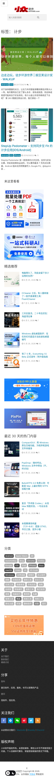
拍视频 (8, 589)
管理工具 (9, 599)
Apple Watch (22, 556)
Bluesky (31, 730)
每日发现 (41, 589)
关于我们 (5, 656)
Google (8, 565)
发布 (3, 681)
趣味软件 (28, 603)
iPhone (17, 155)
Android (5, 84)
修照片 (31, 575)
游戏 (7, 594)
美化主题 (9, 603)
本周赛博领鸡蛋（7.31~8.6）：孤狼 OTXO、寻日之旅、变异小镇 (35, 526)
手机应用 (32, 584)
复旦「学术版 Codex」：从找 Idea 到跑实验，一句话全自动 (35, 506)
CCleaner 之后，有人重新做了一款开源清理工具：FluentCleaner (35, 296)
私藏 (35, 594)
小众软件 (18, 771)
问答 (37, 603)
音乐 (44, 603)
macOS (8, 570)
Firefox (41, 560)
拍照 (41, 584)
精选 (18, 599)
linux (41, 565)
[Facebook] (3, 720)
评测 (18, 603)
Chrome (31, 560)
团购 (7, 580)
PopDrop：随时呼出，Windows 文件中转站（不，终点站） (35, 465)
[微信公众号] (17, 720)
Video (18, 570)
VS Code (34, 570)
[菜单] (4, 3)
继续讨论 (5, 662)
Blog (22, 560)
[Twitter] (31, 720)
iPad (24, 565)
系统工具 (28, 599)
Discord (40, 730)
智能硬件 (18, 589)
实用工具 (9, 584)
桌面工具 (30, 589)
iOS (11, 84)
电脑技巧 (16, 594)
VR (25, 570)
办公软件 (41, 575)
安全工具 (39, 580)
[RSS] (37, 720)
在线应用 (16, 580)
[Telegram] (10, 720)
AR (32, 556)
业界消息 (21, 575)
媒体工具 (28, 580)
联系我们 (5, 659)
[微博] (24, 720)
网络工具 (39, 599)
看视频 (27, 594)
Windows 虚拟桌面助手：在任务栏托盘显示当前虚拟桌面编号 (35, 336)
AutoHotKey (10, 560)
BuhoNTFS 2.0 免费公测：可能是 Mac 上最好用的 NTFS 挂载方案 (35, 486)
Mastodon (21, 730)
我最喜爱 (20, 584)
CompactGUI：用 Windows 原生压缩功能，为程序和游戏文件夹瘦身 (35, 445)
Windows (9, 575)
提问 (3, 694)
